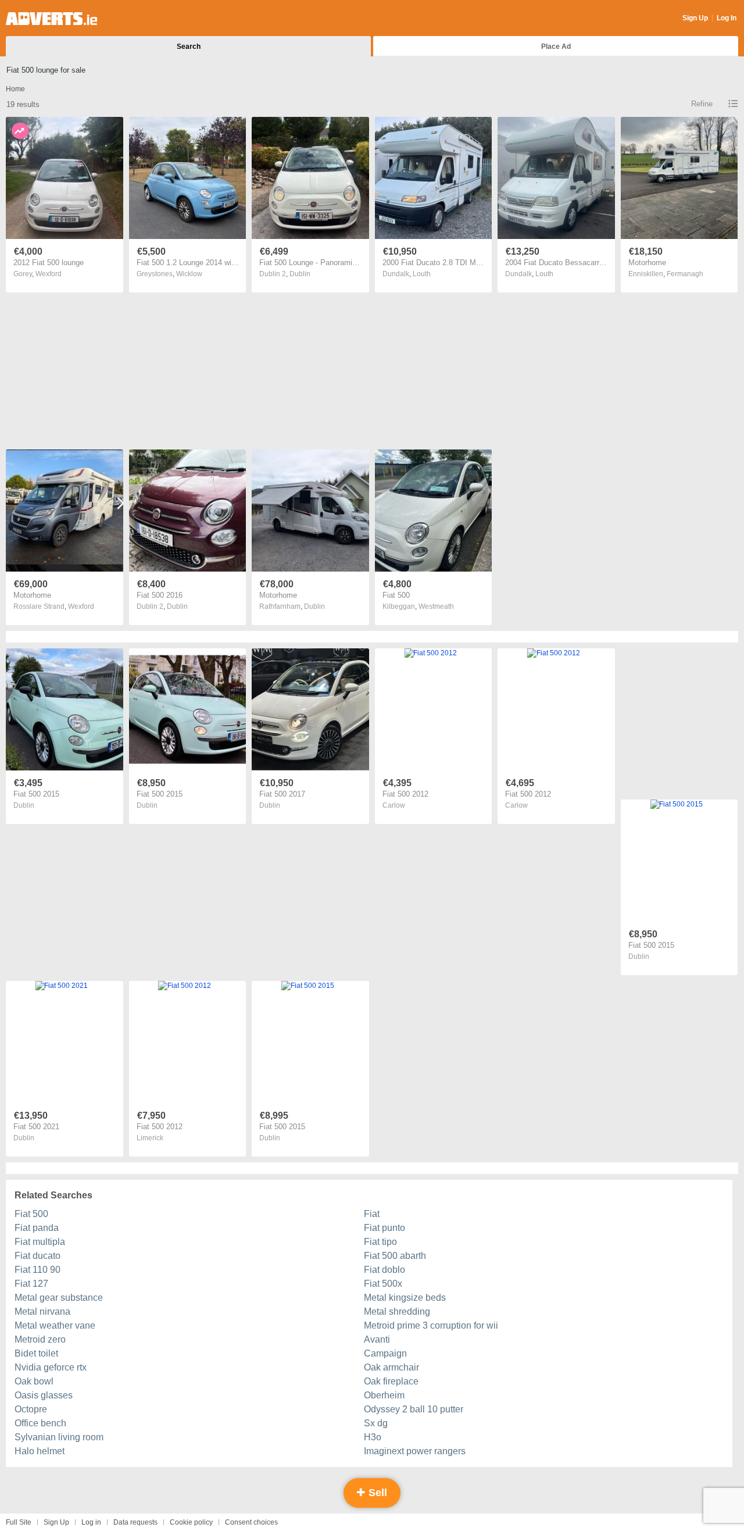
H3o (372, 1437)
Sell (376, 1492)
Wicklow (189, 274)
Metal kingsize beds (405, 1297)
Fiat (372, 1214)
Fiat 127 (31, 1284)
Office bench (40, 1423)
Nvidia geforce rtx (51, 1367)
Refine (702, 103)
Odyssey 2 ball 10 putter (413, 1409)
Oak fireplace (391, 1381)
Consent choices (251, 1522)
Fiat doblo (384, 1270)
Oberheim (384, 1395)
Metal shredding (397, 1311)
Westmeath (436, 606)
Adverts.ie (51, 18)
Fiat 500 (31, 1214)
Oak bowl (34, 1381)
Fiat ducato (37, 1256)
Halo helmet (40, 1451)
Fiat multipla (40, 1242)
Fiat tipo (380, 1242)
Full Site (18, 1522)
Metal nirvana (42, 1311)
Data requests (135, 1522)
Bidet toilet (36, 1353)
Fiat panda (37, 1228)
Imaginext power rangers (415, 1451)
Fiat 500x (383, 1284)
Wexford (48, 274)
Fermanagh (685, 274)
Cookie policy (191, 1522)
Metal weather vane (55, 1325)
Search (189, 46)
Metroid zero (40, 1339)
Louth (422, 274)
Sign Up (695, 18)
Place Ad (556, 46)
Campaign (385, 1353)
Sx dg (376, 1423)
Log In (726, 18)
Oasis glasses (44, 1395)
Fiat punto (384, 1228)
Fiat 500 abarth (395, 1256)
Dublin (299, 274)
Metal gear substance (59, 1297)
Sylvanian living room (59, 1437)
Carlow (393, 805)
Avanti (377, 1339)
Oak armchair (391, 1367)
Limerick (150, 1138)
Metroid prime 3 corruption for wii (431, 1325)
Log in (91, 1522)
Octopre (31, 1409)
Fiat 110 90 (37, 1270)
